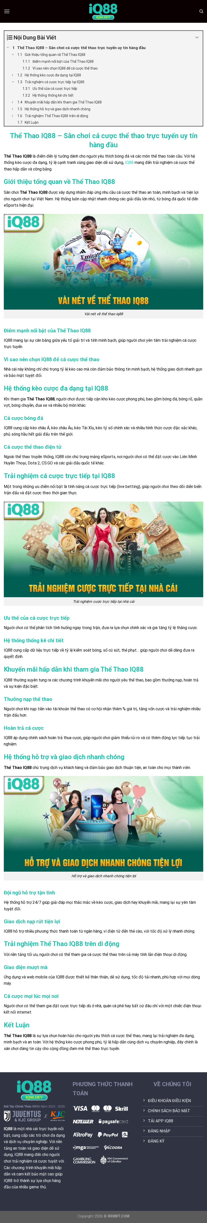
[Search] (201, 11)
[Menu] (7, 11)
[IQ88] (103, 11)
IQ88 (129, 162)
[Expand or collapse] (197, 37)
